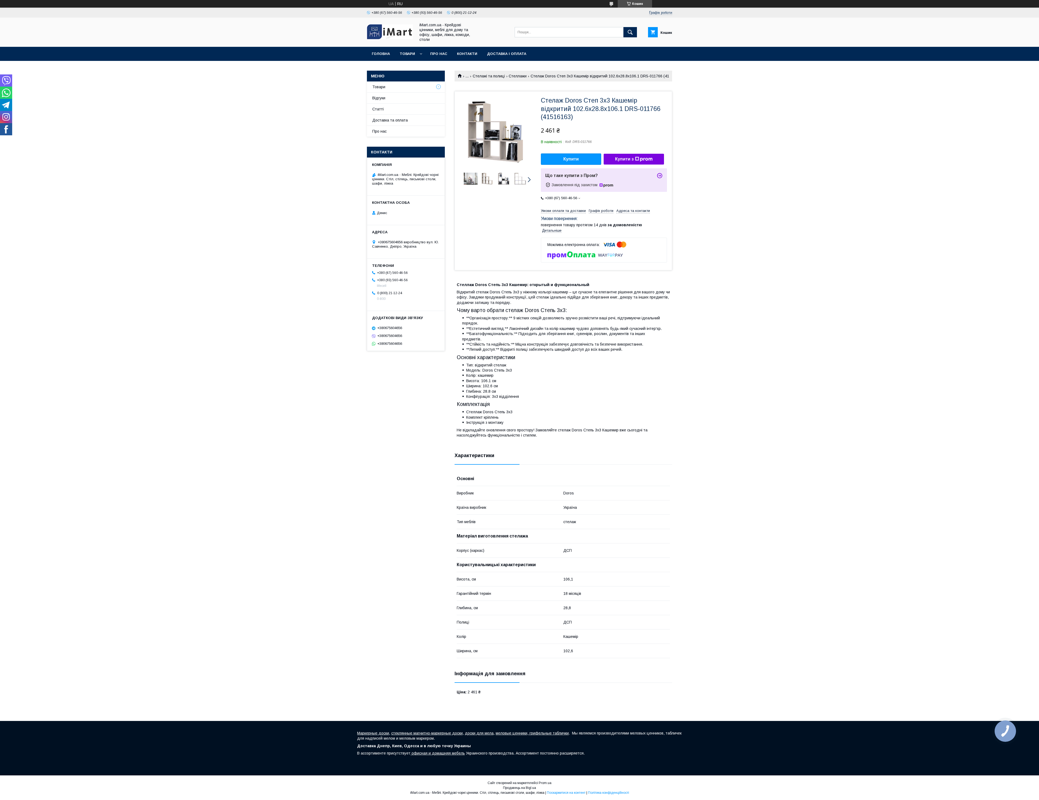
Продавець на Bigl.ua (519, 788)
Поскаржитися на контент (566, 793)
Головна (381, 54)
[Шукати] (630, 32)
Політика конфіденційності (608, 793)
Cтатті (378, 109)
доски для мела (479, 733)
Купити (571, 159)
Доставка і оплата (506, 54)
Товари (407, 54)
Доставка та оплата (390, 120)
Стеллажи (518, 76)
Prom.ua (545, 783)
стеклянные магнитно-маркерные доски (427, 733)
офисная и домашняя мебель (437, 753)
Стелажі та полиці (489, 76)
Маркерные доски (373, 733)
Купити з (624, 159)
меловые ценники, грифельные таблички (532, 733)
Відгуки (378, 98)
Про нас (438, 54)
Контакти (467, 54)
